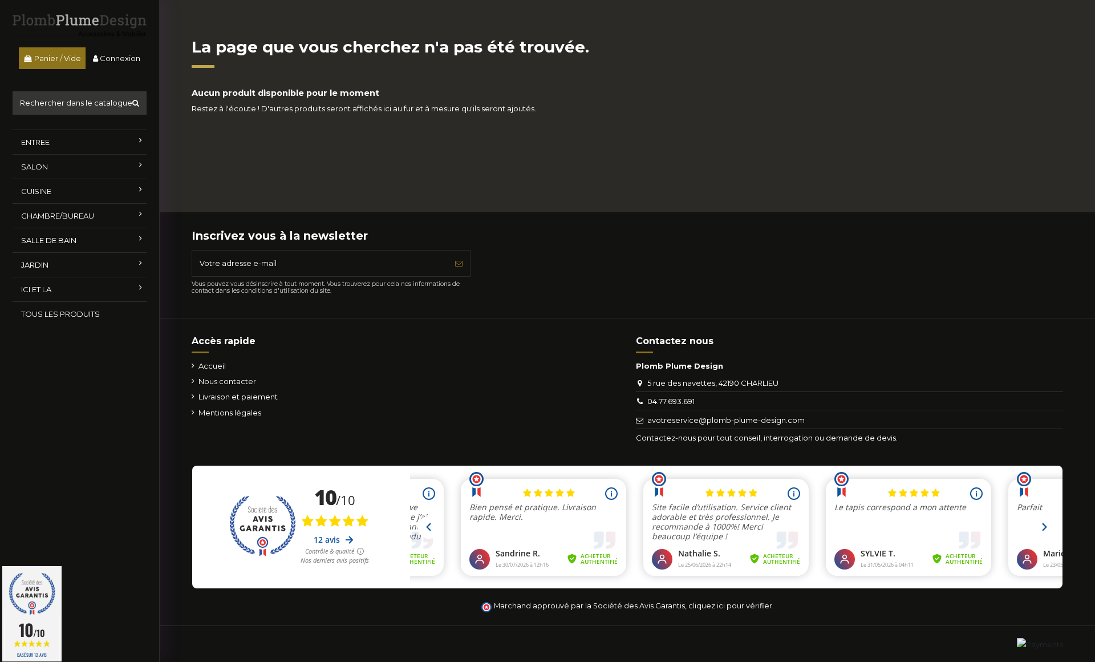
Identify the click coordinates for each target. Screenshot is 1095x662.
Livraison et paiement (238, 396)
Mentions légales (229, 412)
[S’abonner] (459, 264)
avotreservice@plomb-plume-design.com (726, 420)
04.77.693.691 (671, 401)
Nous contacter (227, 381)
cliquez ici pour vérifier (730, 606)
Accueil (212, 365)
